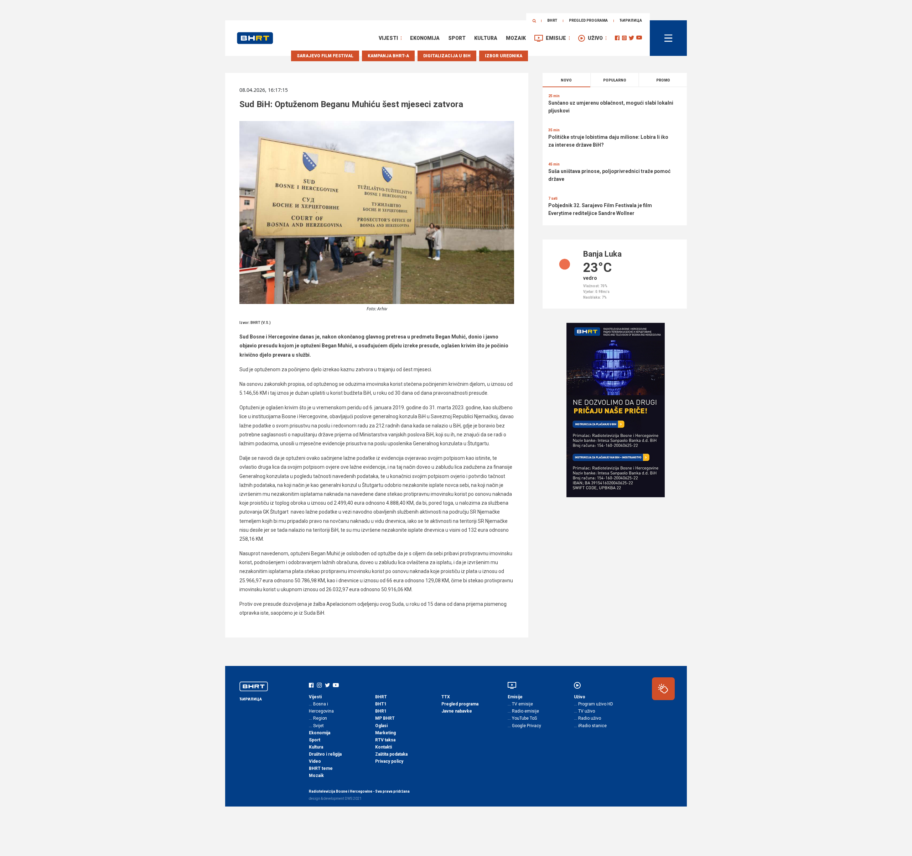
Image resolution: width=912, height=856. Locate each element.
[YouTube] (639, 38)
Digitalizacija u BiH (447, 55)
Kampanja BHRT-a (388, 55)
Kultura (485, 38)
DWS (348, 798)
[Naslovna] (255, 38)
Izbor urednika (503, 55)
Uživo (595, 38)
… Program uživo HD (593, 704)
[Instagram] (624, 38)
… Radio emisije (523, 711)
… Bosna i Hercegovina (321, 708)
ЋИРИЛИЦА (631, 20)
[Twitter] (631, 38)
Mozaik (516, 38)
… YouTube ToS (522, 718)
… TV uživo (584, 711)
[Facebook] (617, 38)
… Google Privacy (524, 725)
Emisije (556, 38)
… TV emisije (520, 704)
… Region (318, 718)
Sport (457, 38)
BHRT (552, 20)
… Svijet (316, 725)
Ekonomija (425, 38)
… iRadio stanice (590, 725)
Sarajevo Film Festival (325, 55)
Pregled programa (588, 20)
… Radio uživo (587, 718)
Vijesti (388, 38)
